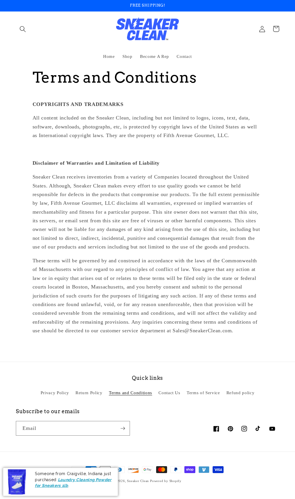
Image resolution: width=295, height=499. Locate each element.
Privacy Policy (55, 392)
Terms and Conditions (130, 392)
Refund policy (240, 392)
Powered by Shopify (165, 481)
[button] (23, 29)
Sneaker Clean (138, 481)
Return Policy (89, 392)
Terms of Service (203, 392)
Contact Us (169, 392)
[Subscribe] (123, 428)
